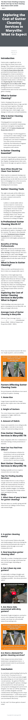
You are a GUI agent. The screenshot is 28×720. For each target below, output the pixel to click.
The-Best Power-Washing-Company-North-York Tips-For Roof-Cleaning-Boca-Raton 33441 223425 (13, 4)
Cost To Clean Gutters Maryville (13, 70)
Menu (3, 8)
